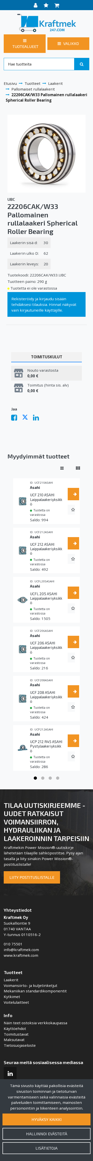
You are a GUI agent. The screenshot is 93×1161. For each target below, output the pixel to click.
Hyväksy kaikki (46, 1119)
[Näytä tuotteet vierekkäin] (78, 468)
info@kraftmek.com (21, 949)
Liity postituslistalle (31, 877)
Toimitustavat (16, 1034)
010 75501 (13, 943)
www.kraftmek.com (21, 955)
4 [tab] (57, 778)
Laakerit (11, 979)
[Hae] (81, 64)
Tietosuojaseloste (20, 1045)
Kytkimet (12, 996)
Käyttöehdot (15, 1028)
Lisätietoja (46, 1148)
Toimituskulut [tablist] (46, 356)
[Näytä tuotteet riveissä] (62, 468)
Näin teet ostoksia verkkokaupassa (35, 1022)
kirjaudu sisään (52, 298)
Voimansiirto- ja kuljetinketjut (30, 985)
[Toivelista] (47, 5)
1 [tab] (35, 778)
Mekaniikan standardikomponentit (35, 990)
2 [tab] (42, 778)
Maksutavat (14, 1039)
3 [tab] (50, 778)
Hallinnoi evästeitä (46, 1133)
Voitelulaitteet (16, 1002)
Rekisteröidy (22, 298)
